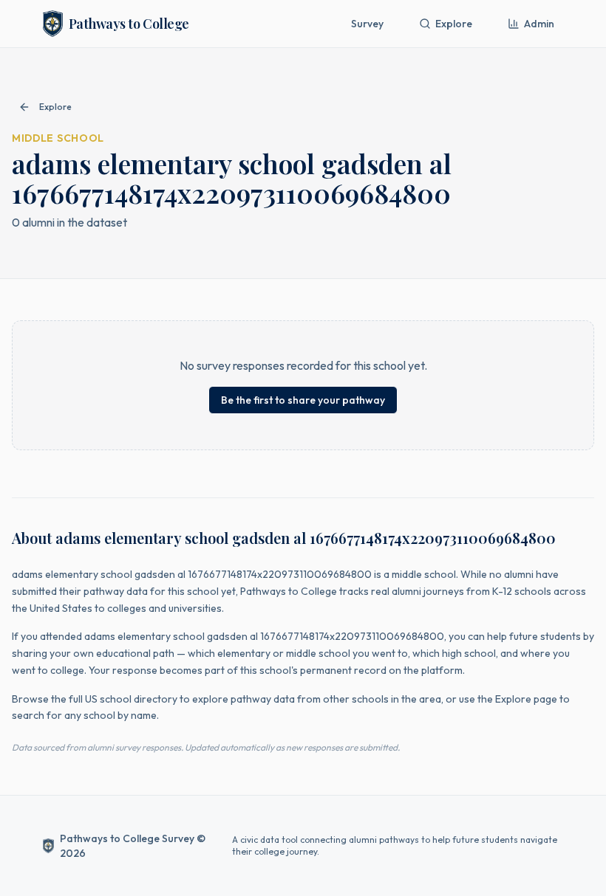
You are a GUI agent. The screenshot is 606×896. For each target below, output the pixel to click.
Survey (367, 23)
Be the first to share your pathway (303, 400)
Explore (453, 23)
